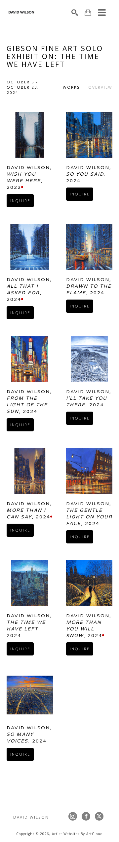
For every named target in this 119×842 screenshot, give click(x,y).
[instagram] (72, 816)
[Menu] (102, 12)
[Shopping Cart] (88, 12)
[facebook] (86, 816)
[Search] (74, 12)
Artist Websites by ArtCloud (77, 833)
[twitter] (99, 816)
